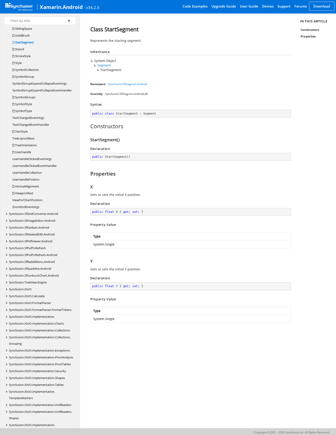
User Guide (249, 6)
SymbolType (23, 111)
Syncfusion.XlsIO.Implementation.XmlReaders (40, 405)
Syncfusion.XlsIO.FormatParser (30, 303)
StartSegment (24, 42)
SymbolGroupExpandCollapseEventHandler (42, 90)
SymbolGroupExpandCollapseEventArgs (39, 83)
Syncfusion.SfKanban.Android (29, 227)
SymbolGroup (24, 77)
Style (18, 63)
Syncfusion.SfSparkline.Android (30, 269)
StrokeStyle (22, 56)
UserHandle (22, 152)
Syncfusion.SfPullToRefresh (27, 248)
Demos (268, 6)
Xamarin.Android (61, 6)
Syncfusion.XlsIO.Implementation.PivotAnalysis (41, 357)
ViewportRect (23, 193)
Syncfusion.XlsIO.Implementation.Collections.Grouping (40, 340)
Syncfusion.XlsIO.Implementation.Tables (36, 385)
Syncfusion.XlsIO (20, 289)
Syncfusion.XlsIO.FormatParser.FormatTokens (40, 310)
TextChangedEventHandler (30, 125)
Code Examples (195, 6)
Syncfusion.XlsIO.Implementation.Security (37, 371)
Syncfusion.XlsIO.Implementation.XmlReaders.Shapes (40, 415)
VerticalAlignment (26, 186)
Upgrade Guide (223, 6)
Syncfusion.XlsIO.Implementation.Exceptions (39, 350)
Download (321, 6)
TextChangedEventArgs (28, 118)
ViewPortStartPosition (27, 200)
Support (284, 6)
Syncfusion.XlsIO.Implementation (31, 317)
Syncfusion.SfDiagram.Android (127, 84)
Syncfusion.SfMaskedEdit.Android (32, 234)
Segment (104, 65)
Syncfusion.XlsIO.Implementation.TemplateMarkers (32, 395)
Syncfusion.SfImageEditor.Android (32, 221)
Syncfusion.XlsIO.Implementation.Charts (36, 323)
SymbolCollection (26, 70)
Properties (308, 36)
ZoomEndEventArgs (25, 207)
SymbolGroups (24, 97)
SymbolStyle (23, 104)
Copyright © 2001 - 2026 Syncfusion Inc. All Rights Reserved (291, 432)
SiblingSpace (23, 29)
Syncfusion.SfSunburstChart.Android (34, 275)
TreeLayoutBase (23, 138)
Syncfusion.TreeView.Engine (28, 282)
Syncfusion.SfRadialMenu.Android (32, 262)
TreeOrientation (25, 145)
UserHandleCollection (27, 173)
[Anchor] (88, 126)
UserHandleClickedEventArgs (32, 159)
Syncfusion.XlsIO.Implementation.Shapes (37, 378)
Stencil (19, 49)
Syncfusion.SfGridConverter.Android (33, 214)
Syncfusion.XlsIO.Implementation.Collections (39, 330)
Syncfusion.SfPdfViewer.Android (30, 241)
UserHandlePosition (26, 179)
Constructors (310, 30)
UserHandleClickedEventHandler (34, 166)
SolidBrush (22, 35)
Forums (300, 6)
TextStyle (21, 131)
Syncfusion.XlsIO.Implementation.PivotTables (40, 364)
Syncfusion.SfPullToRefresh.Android (33, 255)
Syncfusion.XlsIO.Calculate (27, 296)
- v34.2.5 (91, 7)
